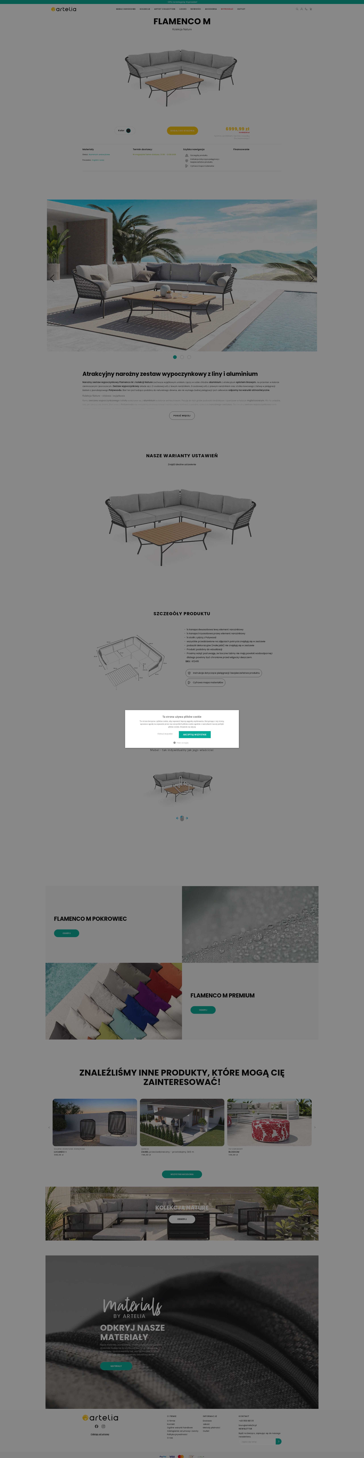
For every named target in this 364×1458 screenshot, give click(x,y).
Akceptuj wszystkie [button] (194, 734)
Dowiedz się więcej (188, 727)
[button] (182, 742)
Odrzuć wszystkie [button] (165, 734)
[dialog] (182, 729)
